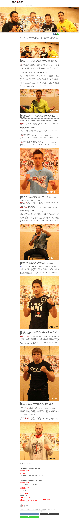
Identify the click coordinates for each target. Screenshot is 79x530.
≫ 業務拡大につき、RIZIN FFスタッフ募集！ (29, 500)
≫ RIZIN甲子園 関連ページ (25, 493)
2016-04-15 (26, 25)
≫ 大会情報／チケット (24, 470)
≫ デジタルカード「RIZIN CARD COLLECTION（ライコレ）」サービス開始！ (35, 499)
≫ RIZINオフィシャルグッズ (25, 497)
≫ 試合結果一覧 (23, 488)
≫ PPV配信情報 (23, 473)
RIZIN (25, 26)
